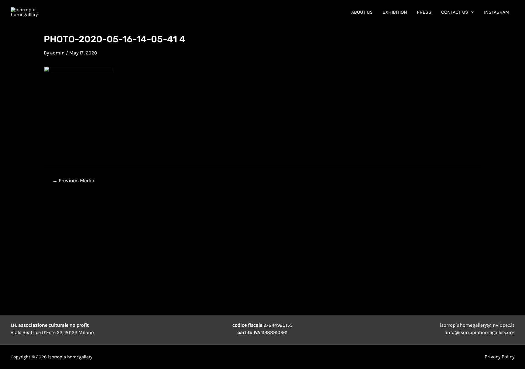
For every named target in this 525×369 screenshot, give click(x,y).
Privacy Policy (499, 357)
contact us (454, 12)
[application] (471, 12)
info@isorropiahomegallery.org (480, 332)
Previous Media (73, 180)
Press (424, 12)
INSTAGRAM (497, 12)
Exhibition (395, 12)
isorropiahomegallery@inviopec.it (477, 325)
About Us (362, 12)
